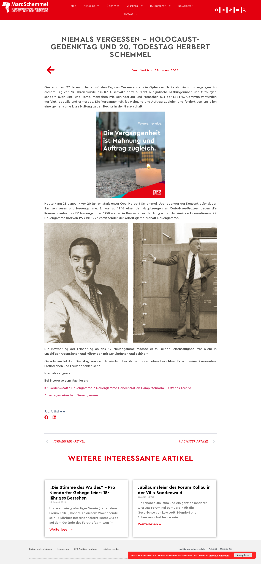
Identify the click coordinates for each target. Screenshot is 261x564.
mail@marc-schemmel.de (192, 549)
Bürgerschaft (158, 5)
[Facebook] (217, 10)
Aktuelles (89, 5)
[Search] (244, 10)
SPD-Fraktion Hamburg (85, 549)
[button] (46, 417)
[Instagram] (224, 10)
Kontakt (128, 14)
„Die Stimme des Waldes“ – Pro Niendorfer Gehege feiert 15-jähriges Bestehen (82, 492)
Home (72, 5)
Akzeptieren (243, 555)
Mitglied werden (111, 549)
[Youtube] (237, 10)
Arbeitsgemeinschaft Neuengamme (71, 395)
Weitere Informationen (219, 555)
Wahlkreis (132, 5)
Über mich (113, 5)
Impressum (63, 549)
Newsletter (185, 5)
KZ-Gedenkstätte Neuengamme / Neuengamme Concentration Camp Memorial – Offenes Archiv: (117, 388)
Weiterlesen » (60, 529)
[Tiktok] (230, 10)
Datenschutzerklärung (40, 549)
